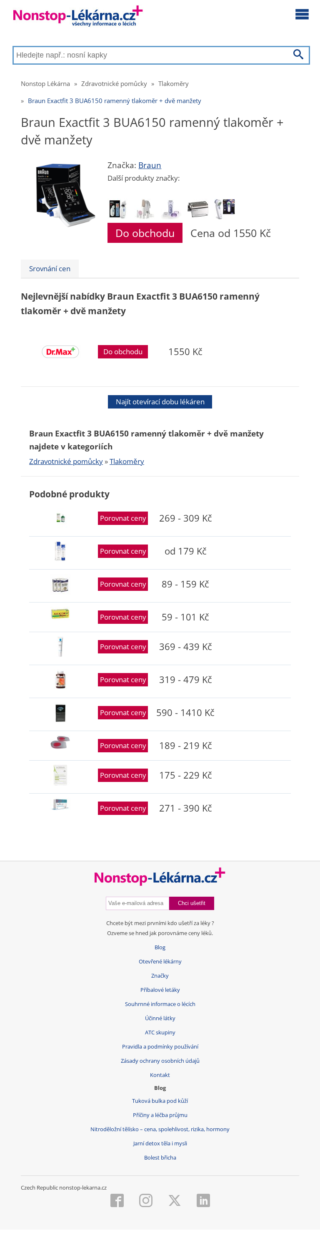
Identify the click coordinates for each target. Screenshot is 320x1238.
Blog (160, 947)
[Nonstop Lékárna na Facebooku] (117, 1201)
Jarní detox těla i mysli (160, 1143)
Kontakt (160, 1075)
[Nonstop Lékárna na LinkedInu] (203, 1201)
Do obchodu (145, 233)
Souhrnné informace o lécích (160, 1004)
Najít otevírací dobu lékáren (160, 401)
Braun (149, 165)
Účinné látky (160, 1018)
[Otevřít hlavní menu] (302, 14)
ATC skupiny (160, 1032)
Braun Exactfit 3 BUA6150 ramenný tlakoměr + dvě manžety (114, 100)
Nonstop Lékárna (45, 83)
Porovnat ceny (123, 518)
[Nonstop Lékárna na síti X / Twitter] (174, 1201)
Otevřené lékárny (160, 961)
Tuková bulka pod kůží (160, 1100)
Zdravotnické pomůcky (114, 83)
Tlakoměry (173, 83)
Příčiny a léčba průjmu (160, 1115)
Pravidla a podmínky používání (160, 1046)
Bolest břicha (160, 1157)
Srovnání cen (49, 268)
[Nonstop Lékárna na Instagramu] (146, 1201)
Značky (160, 975)
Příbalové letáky (160, 989)
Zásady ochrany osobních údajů (160, 1060)
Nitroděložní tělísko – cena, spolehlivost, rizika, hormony (160, 1129)
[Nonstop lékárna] (78, 17)
